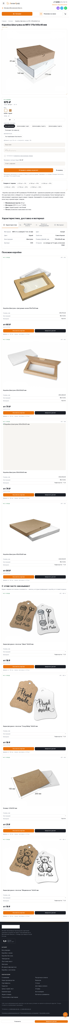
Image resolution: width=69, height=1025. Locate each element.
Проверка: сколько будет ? (13, 160)
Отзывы (37, 989)
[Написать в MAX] (58, 8)
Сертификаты (6, 983)
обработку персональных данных (23, 155)
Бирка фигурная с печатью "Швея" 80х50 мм (18, 644)
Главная (4, 21)
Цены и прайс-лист (8, 989)
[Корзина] (65, 14)
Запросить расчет (50, 330)
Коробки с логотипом (8, 970)
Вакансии (38, 980)
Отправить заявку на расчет (28, 170)
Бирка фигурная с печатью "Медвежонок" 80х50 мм (21, 890)
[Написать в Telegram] (61, 8)
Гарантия (5, 986)
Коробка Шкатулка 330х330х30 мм (15, 472)
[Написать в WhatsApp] (65, 8)
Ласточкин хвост (7, 961)
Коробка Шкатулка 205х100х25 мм (14, 390)
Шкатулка (5, 964)
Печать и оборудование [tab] (44, 224)
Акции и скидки (6, 994)
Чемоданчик (6, 958)
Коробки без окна (7, 956)
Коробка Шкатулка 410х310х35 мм (14, 554)
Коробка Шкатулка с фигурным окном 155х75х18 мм (20, 308)
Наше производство (8, 980)
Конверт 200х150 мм (10, 808)
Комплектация (6, 991)
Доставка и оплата (41, 986)
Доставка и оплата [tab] (27, 224)
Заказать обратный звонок (59, 4)
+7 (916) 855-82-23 (25, 1009)
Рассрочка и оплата (41, 977)
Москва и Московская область (13, 8)
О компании (5, 977)
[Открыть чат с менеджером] (65, 1014)
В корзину (59, 170)
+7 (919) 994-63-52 (13, 1009)
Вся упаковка (6, 950)
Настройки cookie (45, 1013)
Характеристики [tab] (11, 225)
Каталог (18, 14)
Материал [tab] (60, 225)
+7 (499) (60, 2)
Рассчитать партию (19, 330)
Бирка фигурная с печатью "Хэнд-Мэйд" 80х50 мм (20, 726)
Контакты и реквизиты (42, 994)
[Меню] (3, 3)
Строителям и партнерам (10, 997)
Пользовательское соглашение (29, 1013)
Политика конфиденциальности (10, 1013)
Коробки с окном (7, 953)
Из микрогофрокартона (9, 967)
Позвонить (17, 1021)
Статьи (37, 983)
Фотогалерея (39, 991)
